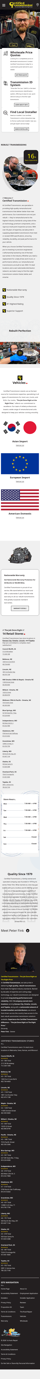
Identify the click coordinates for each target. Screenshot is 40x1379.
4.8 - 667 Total (6, 1250)
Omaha (15, 641)
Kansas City (7, 641)
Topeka (32, 641)
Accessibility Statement (9, 1350)
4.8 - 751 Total (6, 1218)
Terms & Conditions (8, 1354)
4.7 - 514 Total (6, 1187)
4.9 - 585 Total (6, 1061)
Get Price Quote (21, 75)
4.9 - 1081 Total (6, 1139)
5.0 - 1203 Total (6, 1108)
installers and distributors (17, 1010)
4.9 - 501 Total (6, 1155)
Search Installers (21, 129)
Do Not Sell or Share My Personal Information (18, 1363)
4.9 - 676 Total (6, 1234)
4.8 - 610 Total (6, 1171)
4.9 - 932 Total (6, 1265)
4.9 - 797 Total (6, 1076)
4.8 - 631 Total (6, 1202)
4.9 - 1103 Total (6, 1092)
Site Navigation (6, 1345)
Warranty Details (20, 608)
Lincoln (22, 641)
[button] (20, 429)
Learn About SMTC (21, 105)
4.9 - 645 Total (6, 1124)
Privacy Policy (6, 1359)
